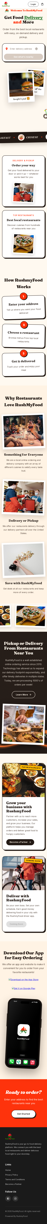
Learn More (22, 694)
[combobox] (21, 48)
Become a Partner (19, 842)
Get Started (23, 1114)
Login (33, 4)
